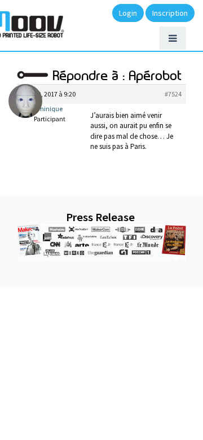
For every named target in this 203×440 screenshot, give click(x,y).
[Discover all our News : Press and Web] (101, 242)
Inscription (170, 13)
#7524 (173, 94)
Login (128, 13)
